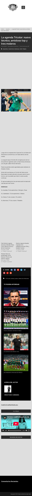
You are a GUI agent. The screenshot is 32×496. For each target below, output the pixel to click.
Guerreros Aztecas (13, 49)
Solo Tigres (23, 49)
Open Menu (23, 7)
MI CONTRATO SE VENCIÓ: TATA (11, 351)
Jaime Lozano (14, 278)
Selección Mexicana (23, 278)
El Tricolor (8, 278)
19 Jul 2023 (3, 46)
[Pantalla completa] (29, 430)
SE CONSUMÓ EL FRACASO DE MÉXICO (13, 372)
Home (2, 29)
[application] (16, 423)
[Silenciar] (26, 430)
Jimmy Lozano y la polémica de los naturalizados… (15, 307)
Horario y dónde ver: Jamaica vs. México (12, 330)
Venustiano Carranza (13, 46)
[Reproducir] (3, 430)
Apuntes (8, 29)
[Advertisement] (16, 20)
